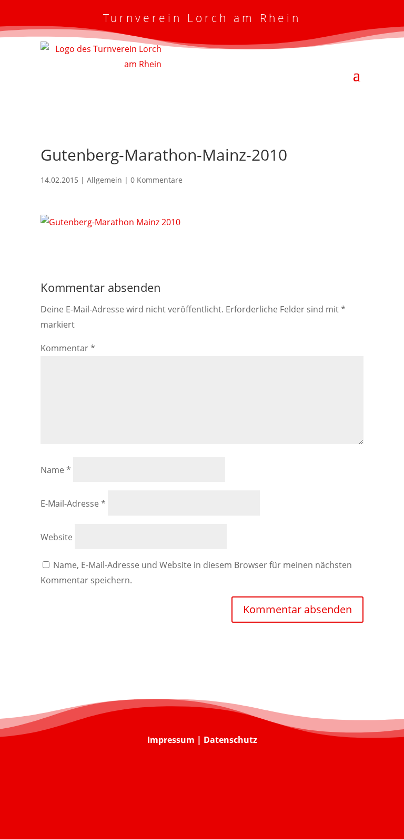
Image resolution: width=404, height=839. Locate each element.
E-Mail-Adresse (73, 503)
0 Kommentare (156, 180)
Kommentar (68, 348)
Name (56, 470)
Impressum (171, 740)
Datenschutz (230, 740)
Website (57, 537)
